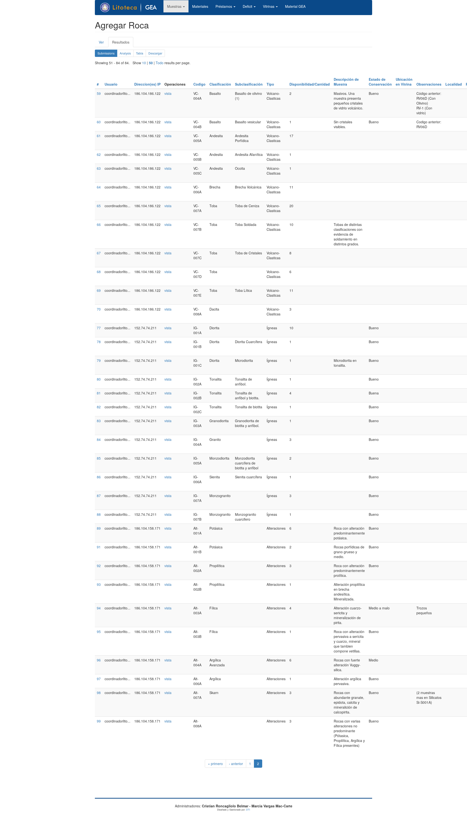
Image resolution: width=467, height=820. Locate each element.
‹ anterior (236, 763)
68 (99, 271)
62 (99, 154)
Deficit (248, 6)
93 (99, 584)
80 (99, 379)
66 (99, 224)
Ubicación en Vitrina (404, 82)
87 (99, 495)
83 (99, 420)
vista (167, 93)
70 (99, 309)
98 (99, 692)
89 (99, 528)
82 (99, 406)
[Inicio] (131, 7)
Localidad (453, 84)
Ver (101, 42)
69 (99, 290)
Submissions (107, 54)
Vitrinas (269, 6)
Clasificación (220, 84)
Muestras (174, 6)
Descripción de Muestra (346, 82)
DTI (248, 809)
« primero (215, 763)
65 (99, 205)
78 (99, 341)
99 (99, 721)
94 (99, 608)
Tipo (270, 84)
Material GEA (295, 6)
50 (151, 62)
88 (99, 514)
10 (144, 62)
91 (99, 546)
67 (99, 252)
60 (99, 121)
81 (99, 393)
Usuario (111, 84)
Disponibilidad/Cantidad (309, 84)
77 (99, 327)
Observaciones (428, 84)
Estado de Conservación (380, 82)
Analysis (125, 53)
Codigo (199, 84)
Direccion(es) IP (147, 84)
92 (99, 565)
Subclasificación (249, 84)
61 (99, 135)
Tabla (139, 53)
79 (99, 360)
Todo (159, 62)
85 (99, 458)
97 (99, 678)
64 (99, 187)
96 (99, 660)
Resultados (122, 43)
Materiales (200, 6)
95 (99, 631)
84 (99, 439)
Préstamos (224, 6)
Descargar (155, 53)
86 (99, 476)
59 (99, 93)
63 (99, 168)
